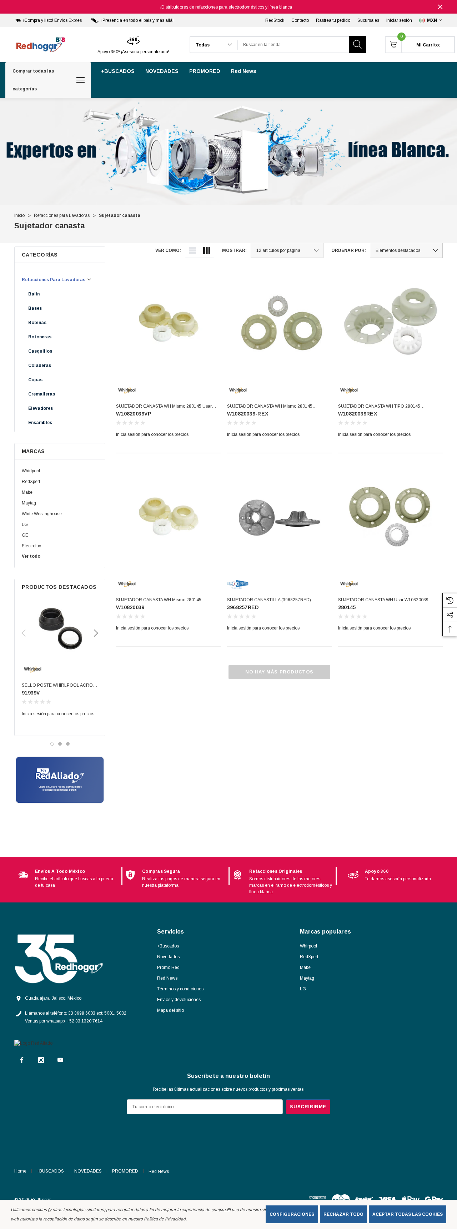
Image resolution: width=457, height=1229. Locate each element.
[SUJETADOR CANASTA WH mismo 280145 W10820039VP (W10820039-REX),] (279, 322)
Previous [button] (23, 633)
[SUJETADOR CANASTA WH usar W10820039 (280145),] (390, 516)
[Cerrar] (440, 7)
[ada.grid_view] (207, 250)
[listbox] (406, 250)
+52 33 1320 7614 (84, 1021)
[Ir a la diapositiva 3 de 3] (68, 744)
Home (20, 1171)
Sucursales (368, 20)
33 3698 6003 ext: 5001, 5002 (97, 1013)
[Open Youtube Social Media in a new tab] (60, 1060)
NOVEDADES (88, 1171)
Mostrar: (234, 250)
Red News (159, 1171)
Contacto (300, 20)
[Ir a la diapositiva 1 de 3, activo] (52, 744)
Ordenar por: (348, 250)
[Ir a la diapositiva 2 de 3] (60, 744)
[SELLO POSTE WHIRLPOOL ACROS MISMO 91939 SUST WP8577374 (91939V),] (60, 629)
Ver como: (168, 250)
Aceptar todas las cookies (407, 1214)
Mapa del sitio (170, 1010)
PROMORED (125, 1171)
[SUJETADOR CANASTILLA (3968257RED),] (279, 516)
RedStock (274, 20)
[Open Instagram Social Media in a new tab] (41, 1060)
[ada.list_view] (192, 250)
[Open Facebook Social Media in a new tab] (21, 1060)
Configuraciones (292, 1214)
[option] (67, 878)
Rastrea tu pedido (333, 20)
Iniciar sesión (399, 20)
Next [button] (96, 633)
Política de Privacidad (165, 1218)
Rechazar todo (343, 1214)
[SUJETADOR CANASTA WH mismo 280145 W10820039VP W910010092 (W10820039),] (168, 516)
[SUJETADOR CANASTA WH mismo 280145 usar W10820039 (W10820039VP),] (168, 322)
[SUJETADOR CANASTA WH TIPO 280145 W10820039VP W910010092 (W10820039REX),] (390, 322)
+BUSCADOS (50, 1171)
